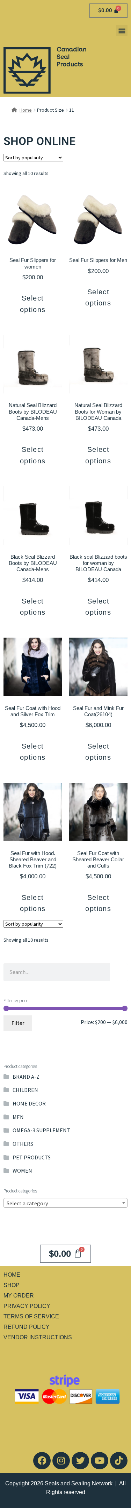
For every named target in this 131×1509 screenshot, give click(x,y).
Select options (33, 303)
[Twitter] (80, 1460)
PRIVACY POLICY (26, 1306)
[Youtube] (99, 1460)
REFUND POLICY (26, 1327)
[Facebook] (42, 1460)
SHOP (11, 1285)
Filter (18, 1022)
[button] (122, 30)
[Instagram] (61, 1460)
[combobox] (65, 1203)
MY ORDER (18, 1296)
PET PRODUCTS (32, 1157)
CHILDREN (25, 1089)
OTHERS (23, 1143)
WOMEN (22, 1170)
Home (26, 110)
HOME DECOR (29, 1103)
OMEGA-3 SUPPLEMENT (41, 1130)
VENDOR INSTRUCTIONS (37, 1337)
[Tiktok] (119, 1460)
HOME (11, 1275)
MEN (18, 1116)
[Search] (119, 972)
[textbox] (65, 1203)
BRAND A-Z (26, 1076)
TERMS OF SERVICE (31, 1316)
